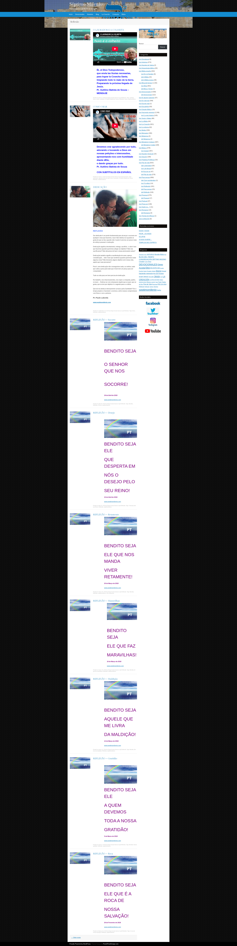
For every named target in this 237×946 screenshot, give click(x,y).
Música (149, 282)
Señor (159, 290)
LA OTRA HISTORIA (155, 279)
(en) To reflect (145, 183)
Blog (97, 14)
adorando (95, 178)
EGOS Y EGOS (144, 231)
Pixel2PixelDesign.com (110, 944)
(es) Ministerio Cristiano (147, 142)
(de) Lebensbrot (146, 165)
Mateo (161, 279)
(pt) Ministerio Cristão (148, 145)
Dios (148, 268)
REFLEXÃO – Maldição (105, 679)
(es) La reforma (144, 127)
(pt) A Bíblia (145, 77)
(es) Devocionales (123, 176)
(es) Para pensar (144, 177)
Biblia (123, 14)
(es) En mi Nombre (147, 74)
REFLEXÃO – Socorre (104, 320)
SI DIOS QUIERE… (145, 239)
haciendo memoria (146, 273)
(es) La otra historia (147, 115)
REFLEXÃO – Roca (103, 853)
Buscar (141, 43)
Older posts (76, 937)
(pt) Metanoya (145, 139)
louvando (116, 178)
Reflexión (141, 286)
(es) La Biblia (143, 121)
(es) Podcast (143, 201)
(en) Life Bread (146, 168)
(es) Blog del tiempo (145, 83)
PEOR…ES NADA (145, 233)
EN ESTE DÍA (155, 268)
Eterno (158, 271)
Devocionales (79, 14)
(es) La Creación (144, 124)
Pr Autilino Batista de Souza (112, 99)
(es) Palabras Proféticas (147, 160)
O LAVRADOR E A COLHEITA (108, 30)
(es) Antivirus (143, 62)
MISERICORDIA (142, 282)
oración (153, 282)
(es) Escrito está (144, 103)
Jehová (145, 277)
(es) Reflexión (122, 97)
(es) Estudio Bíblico (145, 109)
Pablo (156, 282)
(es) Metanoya (143, 136)
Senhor (100, 405)
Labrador (102, 99)
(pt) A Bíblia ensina (147, 80)
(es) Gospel (145, 151)
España (162, 268)
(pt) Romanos (145, 213)
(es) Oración (143, 157)
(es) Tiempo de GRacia (146, 216)
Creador (141, 261)
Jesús (97, 99)
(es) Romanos (143, 210)
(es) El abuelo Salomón (146, 98)
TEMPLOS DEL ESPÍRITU (148, 242)
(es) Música (143, 148)
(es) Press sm (143, 204)
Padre (159, 282)
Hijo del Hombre (158, 273)
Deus (94, 99)
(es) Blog (144, 86)
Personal (154, 284)
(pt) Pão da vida (146, 174)
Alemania (141, 254)
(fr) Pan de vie (145, 171)
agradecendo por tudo (104, 178)
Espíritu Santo (143, 271)
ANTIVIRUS (150, 254)
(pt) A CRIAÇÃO (144, 219)
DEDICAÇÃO (100, 187)
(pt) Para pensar (146, 189)
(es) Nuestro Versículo (146, 154)
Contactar (115, 14)
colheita (132, 97)
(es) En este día (144, 100)
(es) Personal (143, 195)
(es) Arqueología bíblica (147, 68)
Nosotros (90, 14)
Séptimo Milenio (85, 4)
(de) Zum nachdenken (148, 180)
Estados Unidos (151, 271)
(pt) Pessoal (145, 198)
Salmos (151, 286)
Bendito (131, 403)
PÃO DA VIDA (162, 284)
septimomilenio (132, 99)
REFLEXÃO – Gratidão (105, 758)
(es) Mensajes (143, 133)
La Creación (106, 14)
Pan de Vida (147, 284)
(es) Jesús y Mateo (145, 118)
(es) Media (142, 130)
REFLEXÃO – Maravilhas (106, 601)
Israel (141, 277)
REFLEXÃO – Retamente (106, 514)
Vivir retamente (110, 593)
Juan (161, 276)
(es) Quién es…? (144, 207)
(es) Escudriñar (144, 106)
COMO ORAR (100, 107)
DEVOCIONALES (148, 264)
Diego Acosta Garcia (112, 97)
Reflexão (121, 99)
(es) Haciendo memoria (146, 112)
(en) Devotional (144, 59)
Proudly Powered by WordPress (79, 944)
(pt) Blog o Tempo (147, 89)
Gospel (164, 271)
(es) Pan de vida (144, 162)
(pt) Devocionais (146, 95)
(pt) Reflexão (125, 310)
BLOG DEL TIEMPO (146, 257)
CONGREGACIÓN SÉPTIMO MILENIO (152, 259)
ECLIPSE (142, 236)
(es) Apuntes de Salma (146, 65)
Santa (125, 99)
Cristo (146, 261)
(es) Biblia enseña (145, 71)
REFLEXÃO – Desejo (104, 413)
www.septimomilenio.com (112, 400)
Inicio (70, 14)
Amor (145, 254)
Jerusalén (151, 276)
